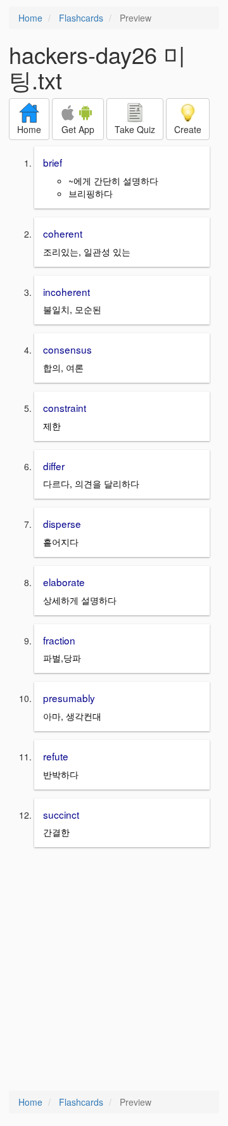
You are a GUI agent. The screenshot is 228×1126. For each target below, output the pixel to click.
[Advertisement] (114, 970)
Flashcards (81, 17)
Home (30, 17)
